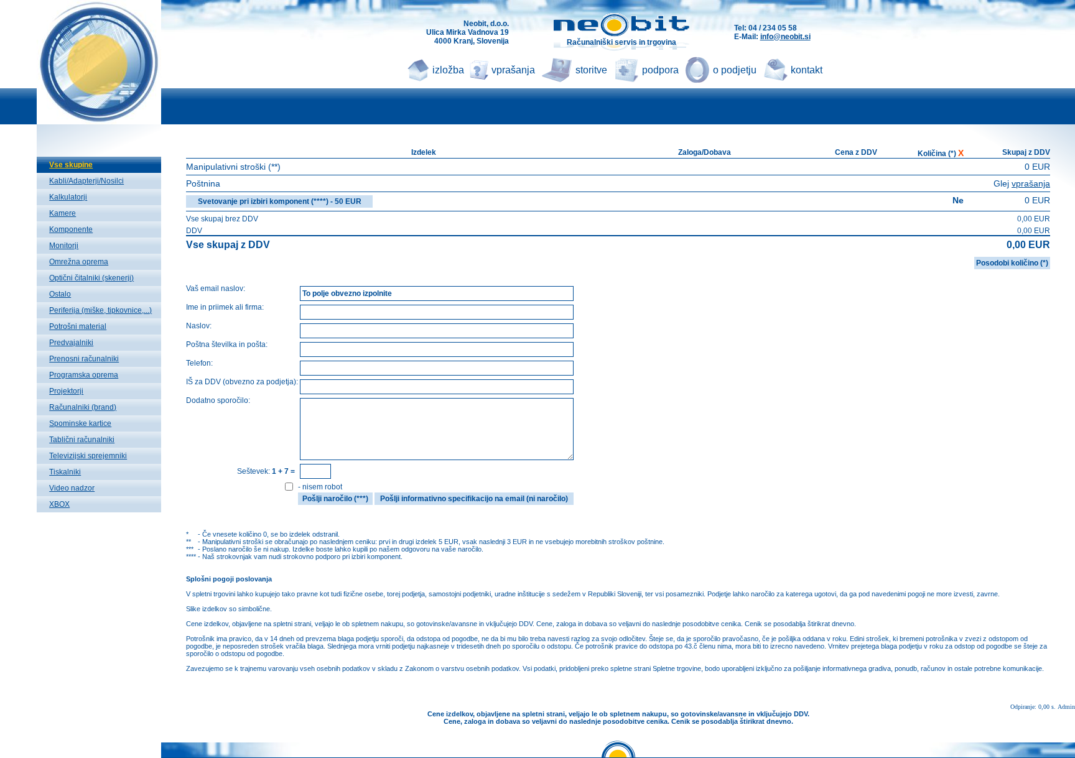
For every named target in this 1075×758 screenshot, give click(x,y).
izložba (448, 70)
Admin (1066, 706)
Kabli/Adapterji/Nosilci (86, 181)
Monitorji (63, 245)
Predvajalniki (71, 342)
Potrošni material (77, 326)
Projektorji (66, 391)
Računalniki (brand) (82, 407)
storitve (591, 70)
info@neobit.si (785, 36)
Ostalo (60, 294)
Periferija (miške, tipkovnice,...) (100, 310)
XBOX (59, 504)
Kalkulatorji (68, 197)
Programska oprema (83, 375)
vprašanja (513, 70)
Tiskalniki (65, 472)
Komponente (71, 229)
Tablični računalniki (81, 439)
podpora (660, 70)
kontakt (806, 70)
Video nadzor (72, 488)
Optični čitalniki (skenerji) (91, 278)
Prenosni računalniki (84, 358)
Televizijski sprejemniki (88, 455)
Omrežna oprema (78, 261)
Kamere (62, 213)
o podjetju (734, 70)
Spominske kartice (80, 423)
